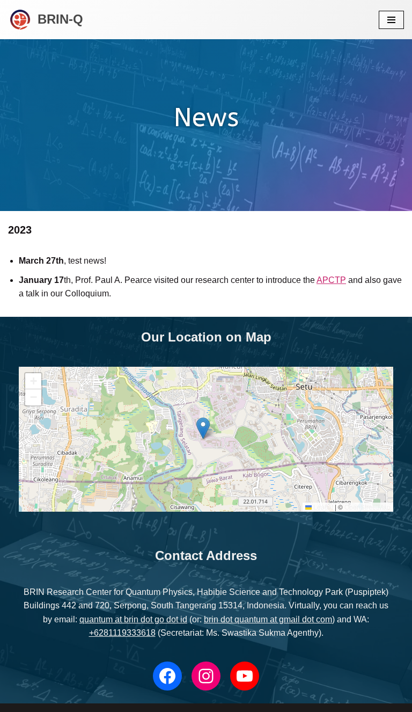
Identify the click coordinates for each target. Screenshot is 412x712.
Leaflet (322, 506)
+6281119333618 (122, 632)
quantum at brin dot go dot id (133, 619)
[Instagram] (206, 676)
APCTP (331, 280)
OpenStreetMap (367, 506)
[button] (203, 428)
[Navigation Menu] (391, 20)
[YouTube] (244, 676)
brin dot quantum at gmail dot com (268, 619)
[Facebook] (167, 676)
